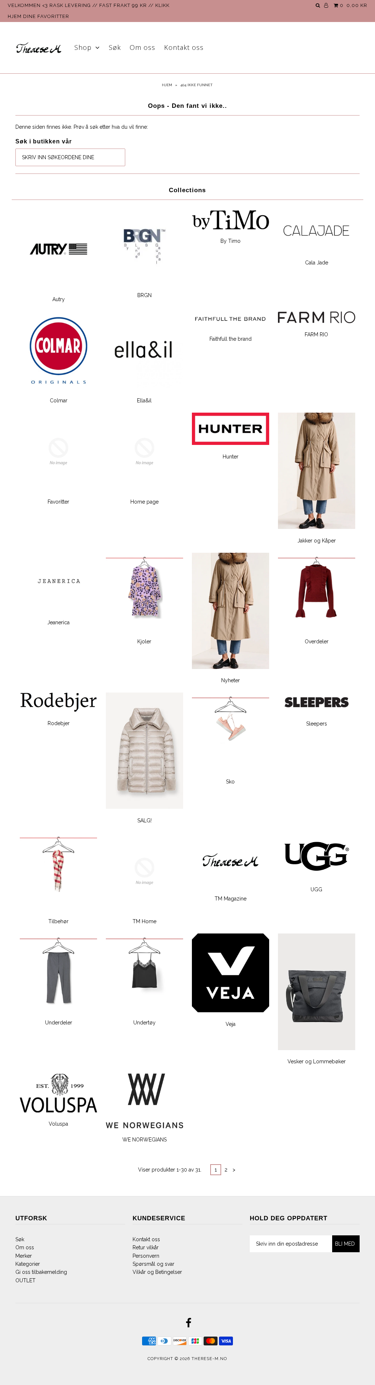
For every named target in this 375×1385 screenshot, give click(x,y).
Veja (230, 1024)
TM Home (144, 921)
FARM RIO (316, 334)
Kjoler (144, 641)
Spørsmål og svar (153, 1264)
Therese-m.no (209, 1358)
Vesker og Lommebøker (316, 1061)
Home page (144, 502)
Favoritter (58, 502)
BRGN (144, 295)
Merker (23, 1256)
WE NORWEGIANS (144, 1140)
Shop (83, 47)
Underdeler (58, 1023)
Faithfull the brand (230, 339)
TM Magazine (230, 899)
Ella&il (144, 400)
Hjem (167, 85)
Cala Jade (316, 263)
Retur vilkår (146, 1247)
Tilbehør (58, 921)
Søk (115, 47)
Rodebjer (59, 723)
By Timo (230, 241)
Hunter (230, 457)
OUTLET (25, 1280)
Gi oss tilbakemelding (41, 1272)
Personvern (146, 1256)
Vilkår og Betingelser (157, 1272)
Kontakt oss (184, 47)
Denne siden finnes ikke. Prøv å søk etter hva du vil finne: (81, 127)
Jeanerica (58, 622)
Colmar (58, 400)
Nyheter (230, 680)
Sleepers (316, 724)
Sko (230, 782)
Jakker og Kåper (316, 541)
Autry (58, 299)
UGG (316, 889)
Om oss (142, 47)
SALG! (144, 820)
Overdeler (316, 641)
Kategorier (27, 1264)
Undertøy (144, 1023)
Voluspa (58, 1124)
